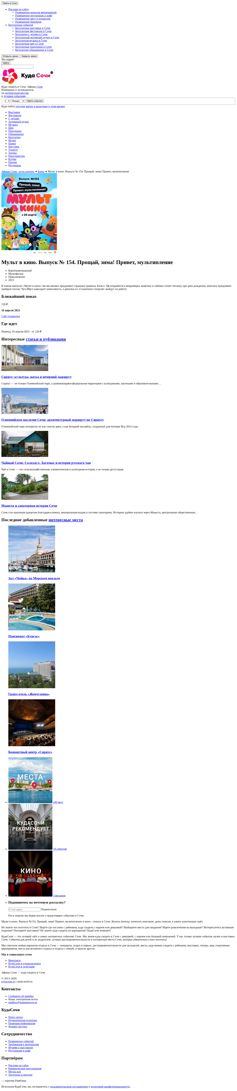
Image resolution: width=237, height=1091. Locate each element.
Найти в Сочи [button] (10, 3)
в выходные (41, 106)
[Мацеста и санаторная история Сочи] (24, 498)
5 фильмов (59, 895)
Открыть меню (10, 56)
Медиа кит (14, 1071)
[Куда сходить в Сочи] (39, 83)
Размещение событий (21, 1041)
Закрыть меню (29, 56)
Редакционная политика (22, 1020)
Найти (6, 63)
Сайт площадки (10, 316)
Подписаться (48, 909)
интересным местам (17, 92)
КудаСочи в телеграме (21, 966)
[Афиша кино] (30, 895)
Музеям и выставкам (20, 1047)
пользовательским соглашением (69, 1086)
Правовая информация (21, 1023)
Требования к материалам (23, 1044)
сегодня (20, 106)
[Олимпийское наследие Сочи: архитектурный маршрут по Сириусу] (24, 412)
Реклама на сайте (18, 1065)
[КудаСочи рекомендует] (30, 848)
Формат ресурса (17, 1026)
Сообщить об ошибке (21, 996)
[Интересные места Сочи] (30, 802)
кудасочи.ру (8, 981)
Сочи (39, 86)
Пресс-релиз (15, 1017)
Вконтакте (14, 960)
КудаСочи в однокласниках (24, 963)
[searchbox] (118, 63)
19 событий (60, 848)
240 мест (58, 802)
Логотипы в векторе (20, 1074)
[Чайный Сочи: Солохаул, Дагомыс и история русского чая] (24, 456)
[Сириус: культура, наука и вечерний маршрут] (24, 370)
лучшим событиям (15, 96)
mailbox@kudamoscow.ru (22, 1002)
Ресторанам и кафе (19, 1050)
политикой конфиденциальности (110, 1086)
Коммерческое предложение (25, 1068)
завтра (29, 106)
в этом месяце (56, 106)
